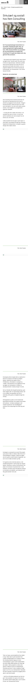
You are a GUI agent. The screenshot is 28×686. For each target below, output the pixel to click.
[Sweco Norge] (5, 2)
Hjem (2, 7)
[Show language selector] (17, 2)
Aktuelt (5, 7)
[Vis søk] (21, 2)
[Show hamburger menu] (26, 2)
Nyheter (8, 7)
